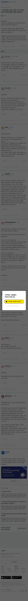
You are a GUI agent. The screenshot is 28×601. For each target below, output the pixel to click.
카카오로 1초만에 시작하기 (14, 301)
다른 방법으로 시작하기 (13, 306)
